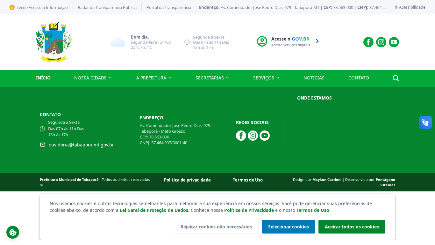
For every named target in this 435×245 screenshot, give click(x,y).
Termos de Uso (312, 210)
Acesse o (291, 41)
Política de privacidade (187, 180)
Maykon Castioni (327, 179)
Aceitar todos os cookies (352, 227)
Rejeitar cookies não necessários (216, 227)
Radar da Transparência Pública (107, 7)
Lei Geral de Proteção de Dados (154, 210)
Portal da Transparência (168, 7)
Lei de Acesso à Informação (42, 7)
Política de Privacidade (249, 210)
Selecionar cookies (288, 227)
